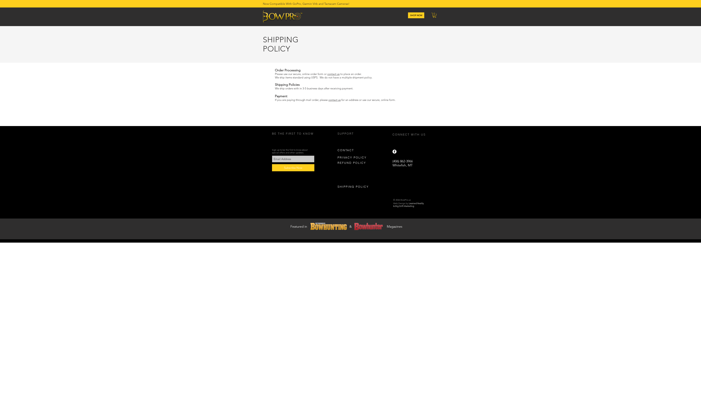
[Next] (680, 229)
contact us (333, 74)
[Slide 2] (352, 230)
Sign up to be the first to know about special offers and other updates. (290, 151)
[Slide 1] (348, 230)
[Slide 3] (355, 230)
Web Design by (408, 203)
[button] (434, 15)
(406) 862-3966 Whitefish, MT (402, 163)
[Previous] (20, 229)
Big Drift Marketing (404, 206)
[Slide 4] (345, 230)
